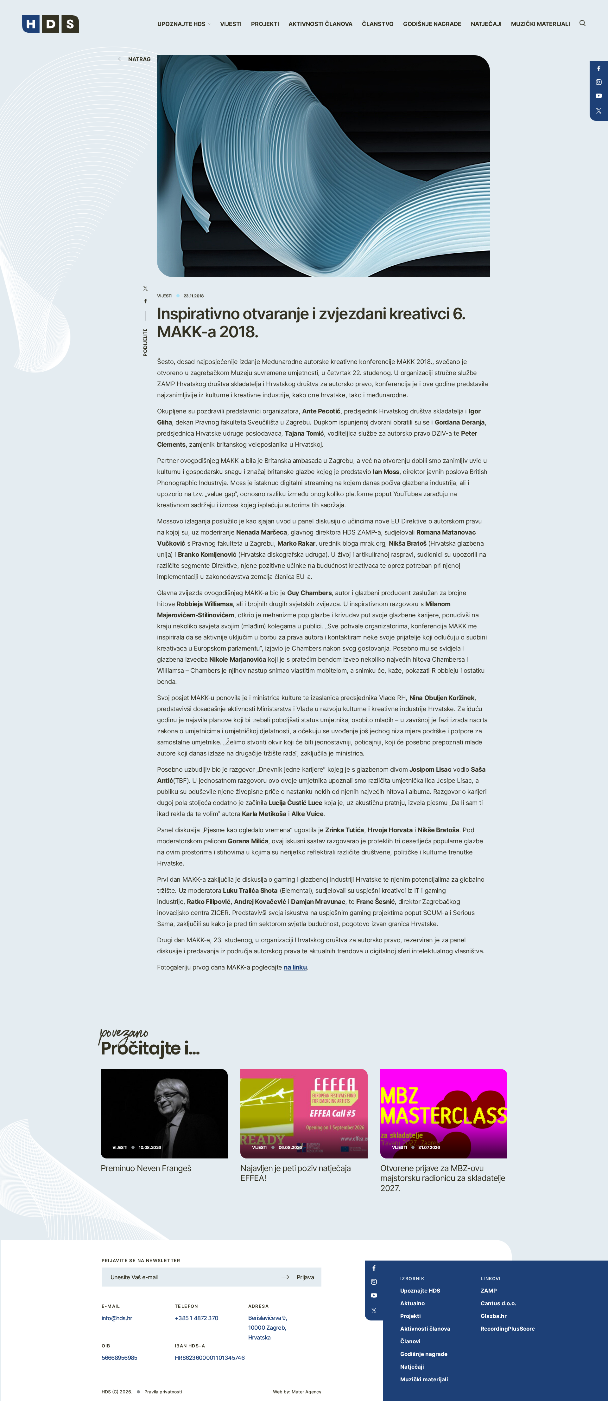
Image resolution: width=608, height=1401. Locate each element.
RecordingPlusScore (508, 1328)
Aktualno (412, 1303)
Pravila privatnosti (163, 1392)
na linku (295, 967)
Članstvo (378, 24)
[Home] (50, 24)
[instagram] (599, 82)
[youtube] (599, 96)
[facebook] (599, 68)
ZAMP (489, 1290)
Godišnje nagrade (432, 24)
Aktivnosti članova (320, 24)
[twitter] (599, 111)
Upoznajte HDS (420, 1290)
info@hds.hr (117, 1318)
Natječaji (486, 24)
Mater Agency (306, 1392)
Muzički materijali (540, 24)
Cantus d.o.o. (498, 1303)
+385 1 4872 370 (196, 1318)
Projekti (265, 24)
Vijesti (231, 24)
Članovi (410, 1341)
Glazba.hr (494, 1316)
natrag (139, 59)
